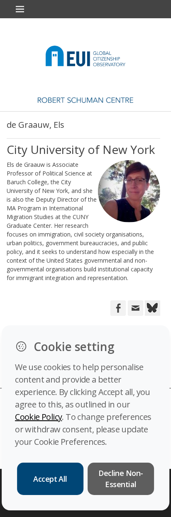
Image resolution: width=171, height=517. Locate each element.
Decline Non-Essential (120, 478)
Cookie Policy (38, 416)
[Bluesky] (151, 307)
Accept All (50, 479)
